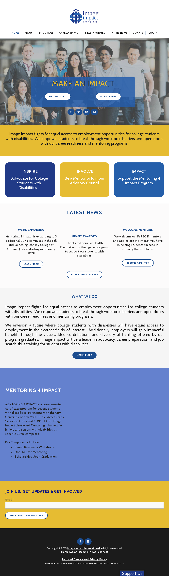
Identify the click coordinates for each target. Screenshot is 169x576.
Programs (46, 32)
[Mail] (94, 112)
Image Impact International (83, 548)
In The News (119, 32)
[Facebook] (71, 112)
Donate (138, 32)
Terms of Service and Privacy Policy (84, 559)
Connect (103, 551)
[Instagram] (86, 112)
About (29, 32)
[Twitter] (78, 112)
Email (9, 499)
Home (15, 32)
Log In (153, 32)
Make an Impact (69, 32)
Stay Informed (95, 32)
